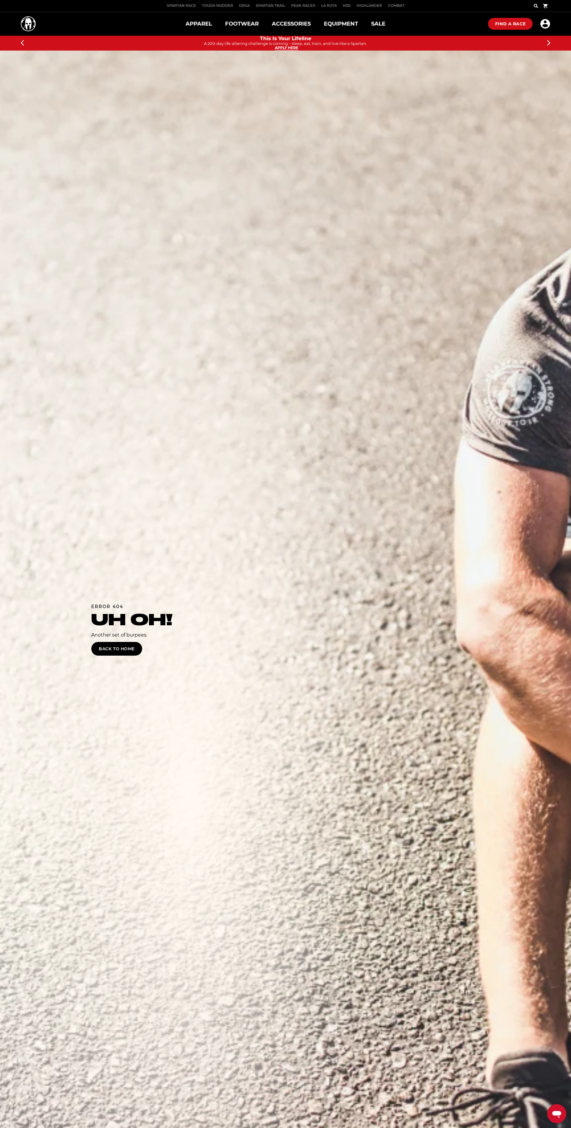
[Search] (536, 6)
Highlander (369, 5)
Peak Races (303, 5)
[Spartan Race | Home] (28, 23)
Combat (396, 5)
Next (548, 43)
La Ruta (329, 5)
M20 (347, 5)
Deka (244, 5)
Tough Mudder (217, 5)
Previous (22, 43)
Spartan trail (270, 5)
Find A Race (510, 23)
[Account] (545, 24)
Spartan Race (181, 5)
